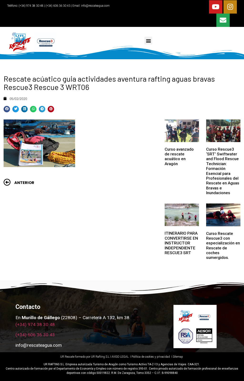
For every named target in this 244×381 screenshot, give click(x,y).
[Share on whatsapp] (33, 109)
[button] (148, 41)
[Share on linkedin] (24, 109)
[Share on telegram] (42, 109)
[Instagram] (230, 7)
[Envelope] (223, 20)
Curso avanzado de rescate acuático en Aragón (179, 156)
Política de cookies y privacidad (151, 356)
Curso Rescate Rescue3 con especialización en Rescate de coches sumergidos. (223, 245)
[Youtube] (215, 7)
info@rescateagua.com (95, 5)
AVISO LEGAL (120, 356)
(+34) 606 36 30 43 (35, 334)
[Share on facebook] (7, 109)
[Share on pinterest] (51, 109)
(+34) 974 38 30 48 (30, 5)
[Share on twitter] (15, 109)
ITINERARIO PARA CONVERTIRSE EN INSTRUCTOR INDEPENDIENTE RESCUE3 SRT (181, 243)
